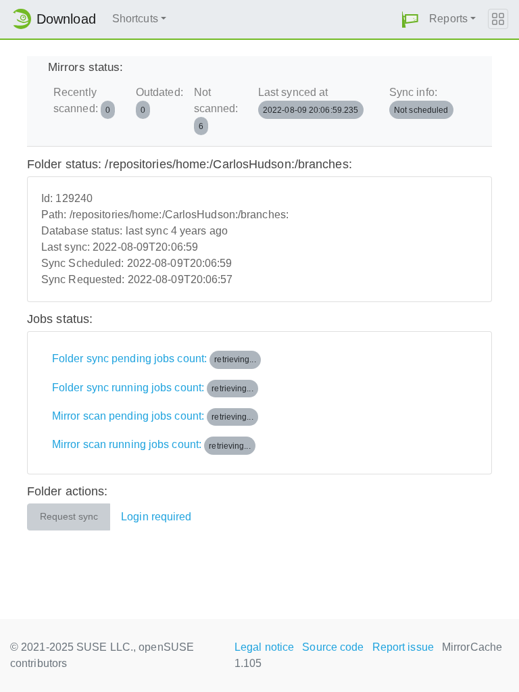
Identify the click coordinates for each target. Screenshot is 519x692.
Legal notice (264, 647)
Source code (333, 647)
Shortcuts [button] (135, 18)
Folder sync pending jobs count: (154, 358)
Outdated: (159, 100)
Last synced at (308, 100)
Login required (156, 516)
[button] (410, 19)
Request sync (69, 517)
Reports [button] (448, 18)
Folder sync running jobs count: (152, 387)
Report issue (403, 647)
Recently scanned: (81, 100)
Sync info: (419, 100)
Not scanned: (216, 108)
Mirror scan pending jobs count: (152, 416)
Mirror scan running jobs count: (151, 445)
